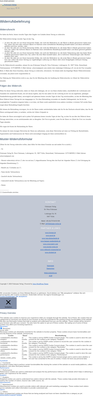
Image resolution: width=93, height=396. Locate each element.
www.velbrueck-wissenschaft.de (50, 250)
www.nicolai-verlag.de (50, 247)
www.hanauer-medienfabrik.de (50, 241)
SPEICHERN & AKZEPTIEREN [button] (11, 395)
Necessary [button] (4, 326)
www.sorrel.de (50, 235)
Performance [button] (4, 368)
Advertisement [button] (5, 382)
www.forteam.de (50, 233)
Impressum (50, 266)
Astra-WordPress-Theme (40, 284)
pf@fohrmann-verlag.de (53, 224)
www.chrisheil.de (50, 252)
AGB (50, 276)
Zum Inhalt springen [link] (7, 1)
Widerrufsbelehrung (50, 273)
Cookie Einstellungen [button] (7, 296)
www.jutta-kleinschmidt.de (50, 238)
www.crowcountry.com (50, 244)
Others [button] (2, 389)
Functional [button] (3, 361)
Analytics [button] (3, 375)
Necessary (6, 328)
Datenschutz (50, 268)
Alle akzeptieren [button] (21, 296)
